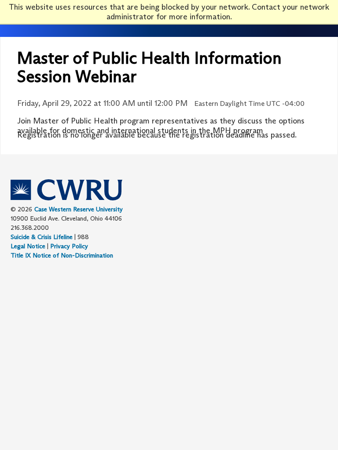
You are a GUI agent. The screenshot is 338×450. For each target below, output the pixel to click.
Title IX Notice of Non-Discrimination (62, 255)
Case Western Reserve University (78, 209)
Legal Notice (28, 246)
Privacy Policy (69, 246)
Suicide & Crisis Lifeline (42, 237)
